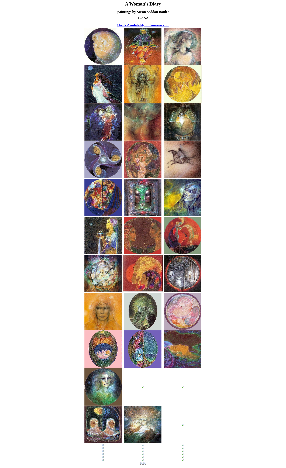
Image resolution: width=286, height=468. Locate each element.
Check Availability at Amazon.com (143, 25)
